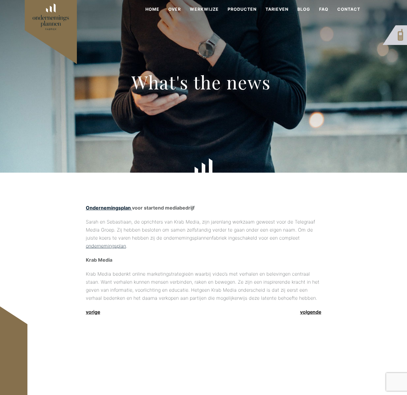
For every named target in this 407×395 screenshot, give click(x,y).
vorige (93, 312)
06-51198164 (158, 360)
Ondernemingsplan (109, 208)
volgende (310, 312)
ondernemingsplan (106, 246)
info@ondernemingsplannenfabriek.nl (181, 368)
